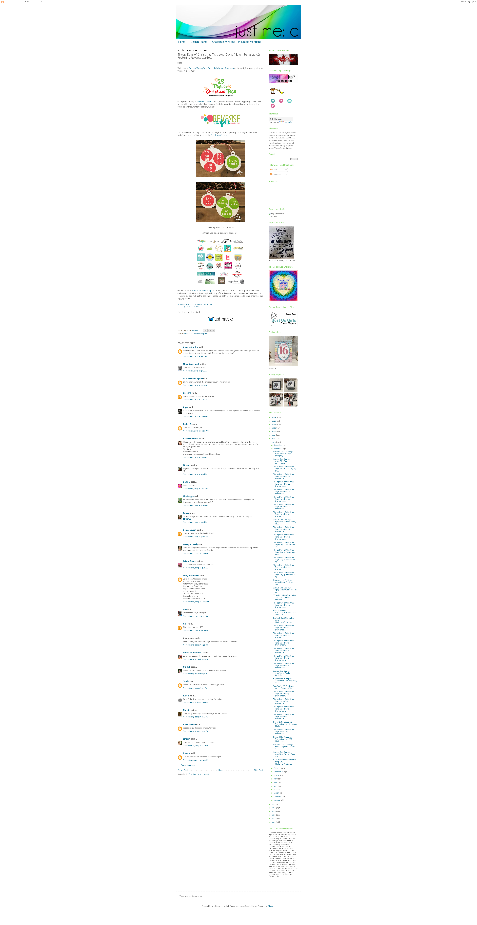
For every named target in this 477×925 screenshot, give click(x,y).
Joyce (185, 408)
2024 (274, 425)
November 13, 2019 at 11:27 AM (195, 659)
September (279, 772)
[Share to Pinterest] (213, 330)
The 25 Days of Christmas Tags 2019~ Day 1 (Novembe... (284, 732)
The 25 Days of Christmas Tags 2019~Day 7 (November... (284, 658)
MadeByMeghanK (191, 364)
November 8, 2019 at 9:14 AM (195, 400)
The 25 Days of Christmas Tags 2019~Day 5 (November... (284, 694)
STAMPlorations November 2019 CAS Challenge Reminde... (284, 597)
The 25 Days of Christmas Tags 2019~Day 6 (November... (284, 666)
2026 (274, 418)
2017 (274, 808)
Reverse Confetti (204, 102)
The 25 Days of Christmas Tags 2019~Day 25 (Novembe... (284, 476)
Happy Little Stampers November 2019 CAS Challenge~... (282, 739)
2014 (274, 818)
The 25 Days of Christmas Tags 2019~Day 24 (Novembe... (284, 484)
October (277, 768)
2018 (274, 804)
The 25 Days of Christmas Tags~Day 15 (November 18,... (284, 560)
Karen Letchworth (191, 439)
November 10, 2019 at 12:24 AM (196, 554)
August (277, 775)
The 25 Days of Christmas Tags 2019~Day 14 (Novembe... (284, 567)
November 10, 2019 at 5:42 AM (195, 568)
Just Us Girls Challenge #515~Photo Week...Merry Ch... (284, 522)
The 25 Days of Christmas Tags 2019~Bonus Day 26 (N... (284, 469)
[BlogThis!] (206, 330)
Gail (185, 624)
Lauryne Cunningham (193, 379)
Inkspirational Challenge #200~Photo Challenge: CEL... (283, 582)
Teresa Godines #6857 (193, 653)
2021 (274, 435)
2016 (274, 812)
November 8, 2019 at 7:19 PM (195, 474)
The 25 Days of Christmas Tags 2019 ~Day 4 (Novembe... (284, 701)
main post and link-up (201, 291)
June (276, 782)
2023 (274, 428)
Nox (185, 610)
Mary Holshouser (191, 576)
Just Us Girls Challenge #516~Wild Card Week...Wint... (282, 461)
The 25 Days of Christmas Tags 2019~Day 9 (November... (284, 643)
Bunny (186, 513)
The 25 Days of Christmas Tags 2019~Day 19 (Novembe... (284, 529)
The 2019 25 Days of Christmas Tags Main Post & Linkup (195, 304)
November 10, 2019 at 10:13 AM (196, 602)
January (277, 800)
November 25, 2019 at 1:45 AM (195, 760)
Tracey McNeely (190, 545)
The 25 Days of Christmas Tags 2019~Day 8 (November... (284, 650)
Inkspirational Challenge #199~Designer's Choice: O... (284, 747)
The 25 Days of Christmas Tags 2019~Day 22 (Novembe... (284, 499)
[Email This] (204, 330)
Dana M (186, 753)
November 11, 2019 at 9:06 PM (195, 631)
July (275, 779)
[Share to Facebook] (211, 330)
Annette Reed (189, 725)
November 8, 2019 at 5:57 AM (195, 357)
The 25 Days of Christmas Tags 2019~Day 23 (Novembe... (284, 492)
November (278, 449)
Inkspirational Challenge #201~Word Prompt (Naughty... (283, 454)
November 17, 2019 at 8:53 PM (195, 703)
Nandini (187, 710)
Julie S (186, 696)
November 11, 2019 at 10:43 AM (195, 616)
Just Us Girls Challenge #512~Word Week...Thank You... (284, 754)
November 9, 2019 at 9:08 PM (195, 537)
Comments (276, 174)
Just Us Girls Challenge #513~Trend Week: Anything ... (282, 673)
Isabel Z (187, 424)
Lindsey (186, 465)
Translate (288, 122)
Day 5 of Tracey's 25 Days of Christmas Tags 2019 (211, 68)
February (277, 796)
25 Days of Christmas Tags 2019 (196, 334)
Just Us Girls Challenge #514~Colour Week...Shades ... (285, 590)
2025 (274, 421)
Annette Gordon (190, 347)
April (276, 790)
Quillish (186, 667)
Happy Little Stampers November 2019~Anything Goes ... (285, 681)
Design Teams (199, 42)
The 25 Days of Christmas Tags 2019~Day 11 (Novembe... (284, 628)
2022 (274, 432)
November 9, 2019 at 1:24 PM (195, 522)
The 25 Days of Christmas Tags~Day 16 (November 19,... (284, 552)
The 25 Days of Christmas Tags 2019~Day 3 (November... (284, 709)
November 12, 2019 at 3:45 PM (195, 645)
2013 (274, 822)
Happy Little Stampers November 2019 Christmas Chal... (285, 724)
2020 (274, 439)
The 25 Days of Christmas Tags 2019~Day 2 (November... (284, 716)
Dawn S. (187, 482)
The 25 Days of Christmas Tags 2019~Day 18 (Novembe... (284, 537)
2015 (274, 815)
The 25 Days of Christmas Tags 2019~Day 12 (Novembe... (284, 605)
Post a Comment (188, 765)
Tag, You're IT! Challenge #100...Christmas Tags (283, 687)
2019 (274, 442)
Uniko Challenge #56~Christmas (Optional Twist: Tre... (284, 613)
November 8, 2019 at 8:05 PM (195, 489)
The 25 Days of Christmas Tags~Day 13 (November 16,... (284, 575)
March (276, 793)
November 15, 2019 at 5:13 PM (195, 688)
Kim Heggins (189, 496)
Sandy (186, 682)
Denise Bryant (189, 530)
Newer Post (183, 770)
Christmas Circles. (219, 135)
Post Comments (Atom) (199, 774)
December (278, 445)
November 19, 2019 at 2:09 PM (195, 731)
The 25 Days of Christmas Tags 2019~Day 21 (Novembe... (284, 507)
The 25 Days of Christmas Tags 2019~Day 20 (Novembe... (284, 514)
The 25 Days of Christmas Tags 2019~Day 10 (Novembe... (284, 635)
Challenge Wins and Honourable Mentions (236, 42)
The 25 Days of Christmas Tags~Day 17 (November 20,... (284, 544)
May (276, 786)
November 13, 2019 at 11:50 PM (195, 674)
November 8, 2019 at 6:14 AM (195, 371)
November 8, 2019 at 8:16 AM (195, 385)
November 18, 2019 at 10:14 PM (195, 717)
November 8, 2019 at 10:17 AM (195, 417)
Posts (274, 170)
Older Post (258, 770)
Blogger (271, 906)
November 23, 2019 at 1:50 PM (195, 746)
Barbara (187, 393)
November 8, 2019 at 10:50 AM (196, 431)
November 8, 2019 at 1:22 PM (195, 457)
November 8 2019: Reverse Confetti (188, 307)
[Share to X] (208, 330)
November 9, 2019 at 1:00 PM (195, 506)
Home (181, 42)
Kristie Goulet (190, 561)
